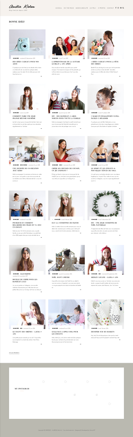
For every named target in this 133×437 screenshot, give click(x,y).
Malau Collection (25, 274)
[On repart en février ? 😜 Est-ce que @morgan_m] (109, 403)
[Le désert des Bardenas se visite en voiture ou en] (65, 403)
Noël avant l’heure (61, 277)
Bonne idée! (16, 58)
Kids (100, 274)
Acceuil (59, 8)
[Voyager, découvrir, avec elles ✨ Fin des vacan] (43, 403)
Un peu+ (93, 8)
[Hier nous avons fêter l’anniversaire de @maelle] (87, 403)
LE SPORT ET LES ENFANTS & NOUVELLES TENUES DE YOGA (103, 169)
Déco (60, 165)
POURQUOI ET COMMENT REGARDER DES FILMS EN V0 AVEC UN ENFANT (27, 225)
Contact (110, 8)
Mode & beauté (82, 8)
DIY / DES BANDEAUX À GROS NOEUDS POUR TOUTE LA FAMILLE (66, 117)
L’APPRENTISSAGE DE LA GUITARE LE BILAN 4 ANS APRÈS (66, 63)
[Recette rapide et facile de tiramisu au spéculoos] (109, 381)
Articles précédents (14, 352)
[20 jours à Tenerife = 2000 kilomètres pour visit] (43, 381)
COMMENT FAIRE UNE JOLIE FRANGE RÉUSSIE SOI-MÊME (24, 117)
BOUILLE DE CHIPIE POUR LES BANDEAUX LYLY (25, 281)
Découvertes (23, 165)
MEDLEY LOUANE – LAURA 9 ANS (104, 277)
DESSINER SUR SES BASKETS (102, 332)
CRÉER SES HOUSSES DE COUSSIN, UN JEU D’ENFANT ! (66, 169)
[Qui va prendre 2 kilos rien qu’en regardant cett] (65, 381)
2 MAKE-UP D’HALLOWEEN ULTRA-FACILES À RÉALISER (105, 117)
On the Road (69, 8)
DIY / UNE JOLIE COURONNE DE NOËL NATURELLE (104, 224)
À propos (101, 8)
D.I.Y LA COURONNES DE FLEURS (65, 223)
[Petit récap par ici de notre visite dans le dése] (87, 381)
